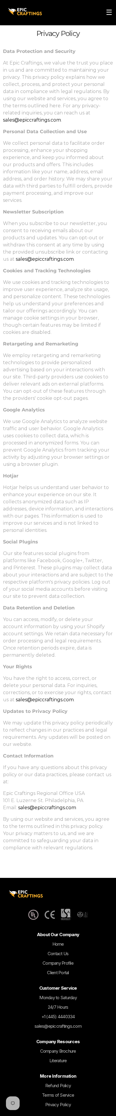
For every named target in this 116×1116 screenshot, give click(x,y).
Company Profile (58, 963)
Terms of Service (58, 1095)
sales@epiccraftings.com (32, 120)
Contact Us (58, 953)
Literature (58, 1060)
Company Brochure (58, 1051)
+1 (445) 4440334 (58, 1016)
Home (58, 944)
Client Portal (58, 972)
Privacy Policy (58, 1104)
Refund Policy (58, 1085)
